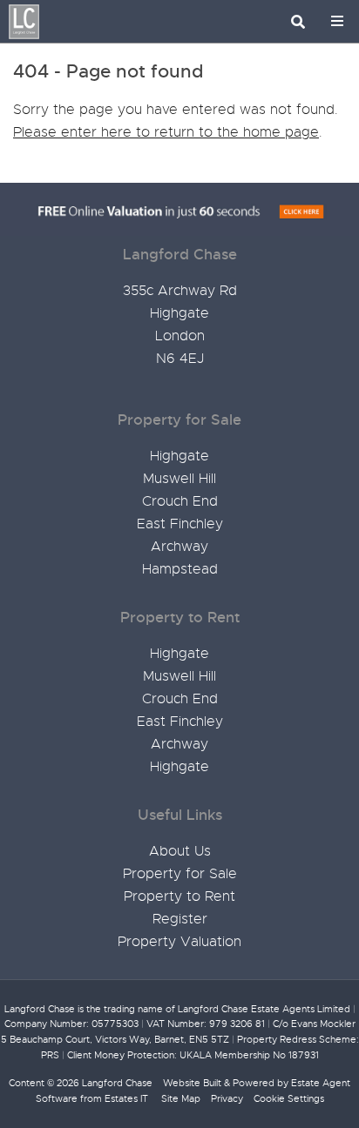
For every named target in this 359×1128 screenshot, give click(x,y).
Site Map (180, 1098)
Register (179, 919)
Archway (179, 546)
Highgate (179, 456)
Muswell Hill (179, 478)
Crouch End (180, 501)
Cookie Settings (289, 1098)
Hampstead (180, 569)
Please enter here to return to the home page (166, 132)
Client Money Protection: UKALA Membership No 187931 (193, 1055)
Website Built (192, 1083)
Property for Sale (180, 874)
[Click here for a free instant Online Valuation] (179, 213)
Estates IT (126, 1098)
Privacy (227, 1098)
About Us (180, 851)
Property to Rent (179, 896)
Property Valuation (179, 941)
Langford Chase (117, 1083)
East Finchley (180, 524)
